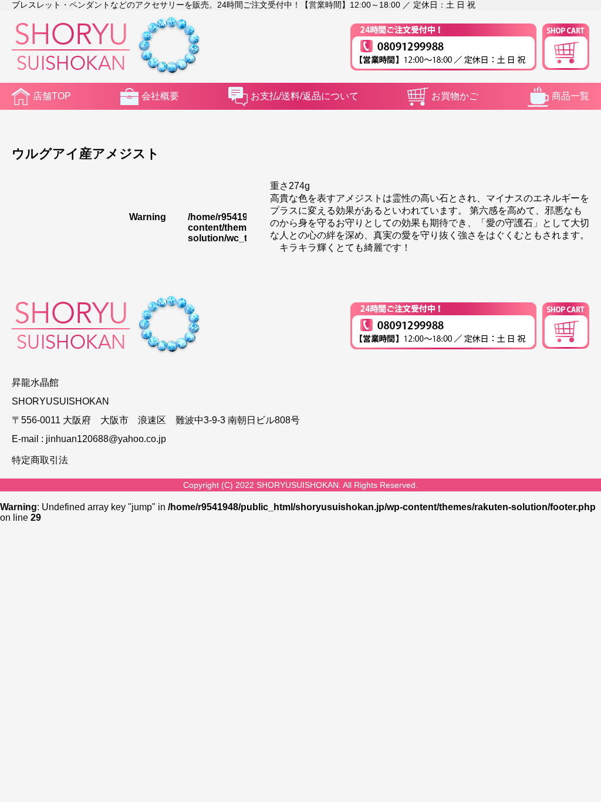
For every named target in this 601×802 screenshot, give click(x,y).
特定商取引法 (40, 460)
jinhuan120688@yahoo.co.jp (106, 439)
